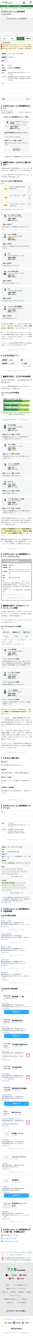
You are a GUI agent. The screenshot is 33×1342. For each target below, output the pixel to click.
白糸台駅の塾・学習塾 (9, 1238)
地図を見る (5, 926)
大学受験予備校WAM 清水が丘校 (11, 1119)
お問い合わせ (10, 1302)
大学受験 (24, 1275)
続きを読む (16, 149)
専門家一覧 (13, 1292)
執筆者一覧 (5, 1292)
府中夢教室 (5, 1140)
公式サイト (16, 1012)
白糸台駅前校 (6, 1074)
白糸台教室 (5, 1211)
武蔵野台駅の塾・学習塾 (10, 1241)
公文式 (10, 65)
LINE (15, 1275)
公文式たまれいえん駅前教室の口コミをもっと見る (17, 156)
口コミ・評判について (26, 112)
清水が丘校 (5, 1003)
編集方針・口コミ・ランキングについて (16, 1288)
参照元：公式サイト (26, 581)
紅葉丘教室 (4, 972)
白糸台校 (4, 1163)
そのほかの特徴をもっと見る (16, 876)
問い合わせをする (6, 902)
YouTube (22, 1278)
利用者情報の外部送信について (12, 1299)
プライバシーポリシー (15, 1295)
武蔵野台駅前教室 (6, 934)
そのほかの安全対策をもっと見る (16, 892)
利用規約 (28, 1292)
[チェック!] (28, 1055)
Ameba (10, 1323)
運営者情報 (21, 1292)
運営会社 (24, 1299)
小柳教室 (4, 1186)
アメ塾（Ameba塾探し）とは (19, 1285)
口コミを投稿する (8, 112)
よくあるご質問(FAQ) (21, 1302)
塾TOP (2, 8)
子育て (13, 1278)
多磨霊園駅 (16, 8)
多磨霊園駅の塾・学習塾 (10, 1235)
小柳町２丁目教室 (6, 921)
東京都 (6, 8)
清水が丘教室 (5, 960)
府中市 (10, 8)
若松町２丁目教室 (6, 947)
